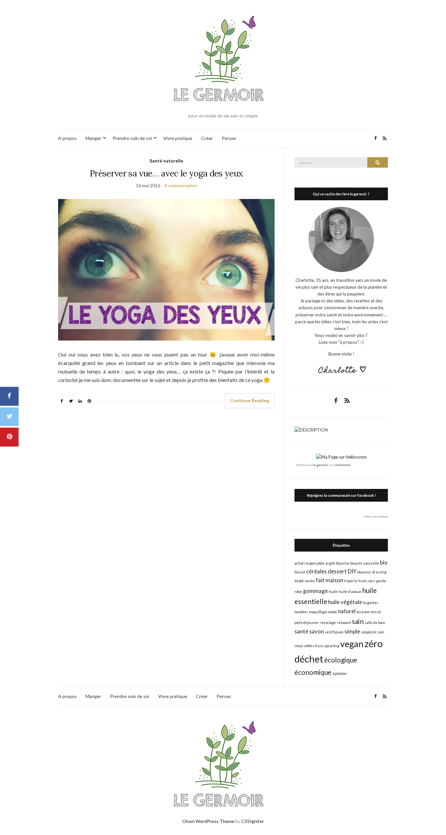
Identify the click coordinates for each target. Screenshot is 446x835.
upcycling (331, 646)
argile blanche (337, 563)
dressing (379, 572)
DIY (352, 571)
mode (332, 612)
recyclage (328, 622)
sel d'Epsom (334, 632)
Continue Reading (249, 400)
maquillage (318, 612)
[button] (166, 270)
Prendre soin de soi (132, 138)
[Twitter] (9, 416)
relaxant (344, 622)
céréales (316, 571)
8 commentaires (181, 185)
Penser (229, 138)
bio (384, 562)
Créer (207, 138)
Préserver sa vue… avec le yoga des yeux (166, 173)
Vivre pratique (177, 138)
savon (316, 631)
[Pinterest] (9, 437)
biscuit (300, 572)
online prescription (375, 516)
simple (352, 631)
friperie (350, 581)
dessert (337, 571)
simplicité (369, 632)
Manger (93, 138)
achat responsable (310, 563)
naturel (347, 611)
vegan (351, 643)
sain (358, 621)
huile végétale (345, 602)
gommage (315, 590)
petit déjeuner (307, 622)
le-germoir (320, 465)
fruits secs (366, 581)
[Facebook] (9, 396)
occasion (363, 612)
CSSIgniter (252, 821)
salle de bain (375, 622)
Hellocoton (343, 465)
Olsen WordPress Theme (208, 821)
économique (313, 672)
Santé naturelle (166, 160)
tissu (319, 646)
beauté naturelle (364, 563)
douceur (364, 572)
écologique (340, 660)
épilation (339, 673)
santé (301, 631)
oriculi (376, 612)
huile (333, 591)
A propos (67, 138)
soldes (309, 646)
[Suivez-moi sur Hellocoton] (341, 456)
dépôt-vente (305, 581)
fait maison (329, 580)
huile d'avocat (350, 591)
